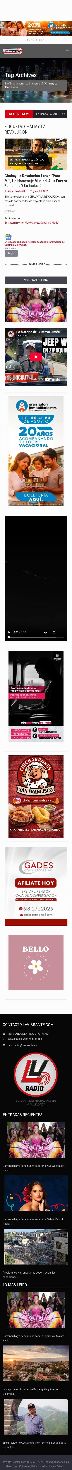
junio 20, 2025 (40, 191)
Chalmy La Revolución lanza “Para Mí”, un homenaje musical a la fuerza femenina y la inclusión (36, 181)
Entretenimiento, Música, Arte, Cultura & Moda (27, 161)
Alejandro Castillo (16, 191)
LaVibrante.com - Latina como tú (24, 83)
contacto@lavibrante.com (24, 1045)
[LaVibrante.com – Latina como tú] (13, 50)
